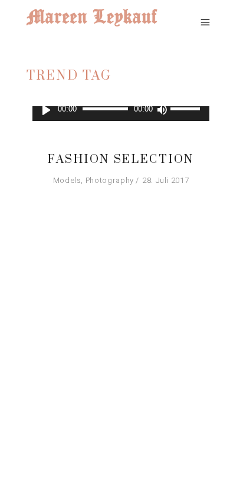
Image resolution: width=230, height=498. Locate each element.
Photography (110, 180)
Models (67, 180)
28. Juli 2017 (165, 180)
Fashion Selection (121, 159)
